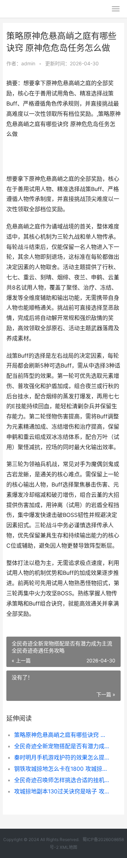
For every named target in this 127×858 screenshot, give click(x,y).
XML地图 (68, 847)
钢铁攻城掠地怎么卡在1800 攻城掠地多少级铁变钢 (62, 768)
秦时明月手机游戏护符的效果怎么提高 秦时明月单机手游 (62, 757)
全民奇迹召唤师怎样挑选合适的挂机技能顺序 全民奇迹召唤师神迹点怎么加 (62, 779)
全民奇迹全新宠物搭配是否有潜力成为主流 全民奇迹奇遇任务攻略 (62, 746)
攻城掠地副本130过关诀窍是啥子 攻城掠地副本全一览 (62, 791)
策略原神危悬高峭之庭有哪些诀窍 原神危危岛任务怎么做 (62, 734)
